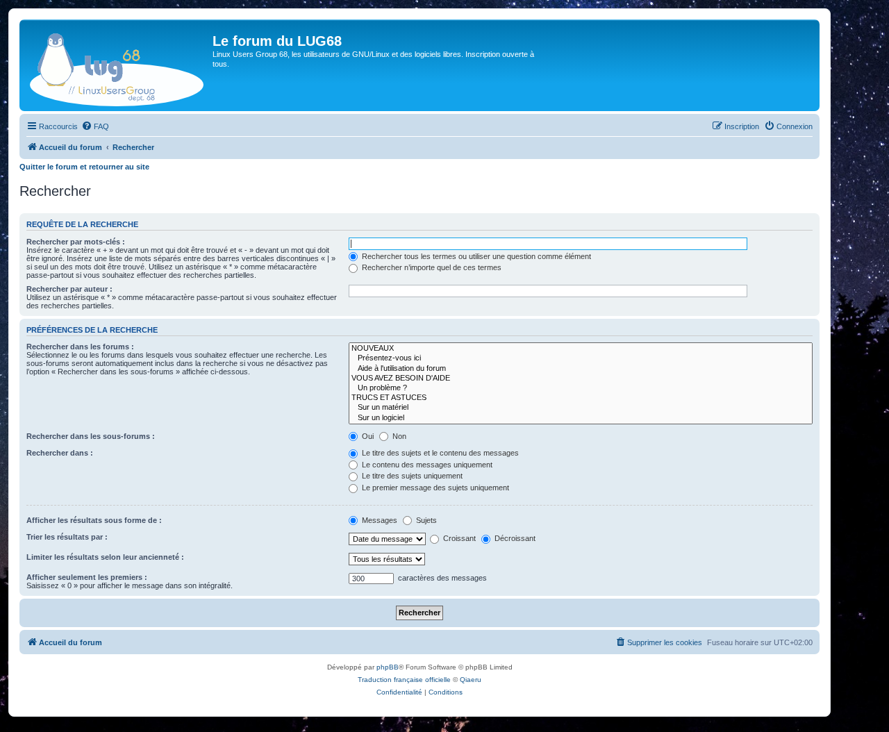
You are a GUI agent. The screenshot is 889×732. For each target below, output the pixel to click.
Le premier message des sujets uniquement (434, 487)
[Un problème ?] (580, 388)
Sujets (425, 520)
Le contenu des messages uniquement (426, 464)
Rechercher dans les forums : (80, 346)
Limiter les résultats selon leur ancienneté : (105, 557)
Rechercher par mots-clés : (75, 242)
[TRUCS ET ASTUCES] (580, 398)
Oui (367, 436)
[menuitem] (95, 126)
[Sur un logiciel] (580, 418)
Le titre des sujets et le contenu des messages (439, 453)
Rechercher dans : (59, 453)
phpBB (387, 667)
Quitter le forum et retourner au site (84, 167)
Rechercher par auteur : (69, 289)
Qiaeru (470, 679)
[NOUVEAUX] (580, 348)
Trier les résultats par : (67, 537)
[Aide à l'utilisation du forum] (580, 369)
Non (398, 436)
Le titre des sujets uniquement (411, 476)
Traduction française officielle (404, 679)
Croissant (458, 538)
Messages (378, 520)
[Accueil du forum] (118, 65)
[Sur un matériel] (580, 408)
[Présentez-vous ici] (580, 358)
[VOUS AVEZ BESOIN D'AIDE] (580, 378)
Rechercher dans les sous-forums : (90, 436)
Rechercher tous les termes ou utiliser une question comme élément (475, 256)
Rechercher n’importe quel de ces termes (430, 267)
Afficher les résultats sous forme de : (94, 520)
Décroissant (513, 538)
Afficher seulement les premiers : (86, 577)
